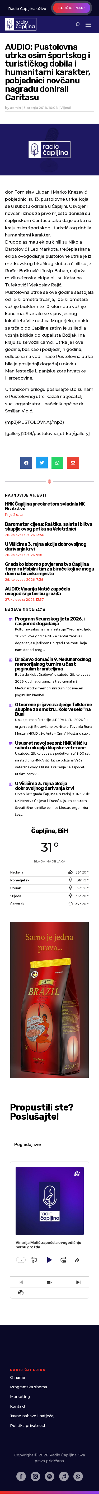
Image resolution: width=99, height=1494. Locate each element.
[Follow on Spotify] (49, 1476)
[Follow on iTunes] (64, 1476)
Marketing (20, 1396)
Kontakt (17, 1406)
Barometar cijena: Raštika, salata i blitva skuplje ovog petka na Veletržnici (48, 526)
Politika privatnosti (28, 1425)
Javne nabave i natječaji (32, 1416)
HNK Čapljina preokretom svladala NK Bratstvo (45, 506)
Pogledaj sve (27, 1144)
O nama (17, 1377)
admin (15, 108)
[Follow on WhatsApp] (78, 1476)
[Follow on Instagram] (35, 1476)
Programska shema (28, 1387)
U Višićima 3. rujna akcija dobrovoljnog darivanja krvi (45, 546)
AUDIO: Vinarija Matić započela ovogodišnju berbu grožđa (37, 591)
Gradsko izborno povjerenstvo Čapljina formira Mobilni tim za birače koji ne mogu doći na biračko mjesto (49, 569)
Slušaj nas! (71, 8)
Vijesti (65, 108)
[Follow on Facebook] (21, 1476)
